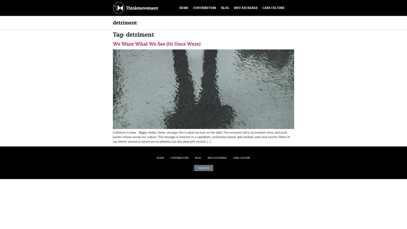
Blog (225, 8)
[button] (290, 8)
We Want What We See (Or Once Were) (157, 44)
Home (183, 8)
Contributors (204, 8)
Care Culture (273, 8)
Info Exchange (246, 8)
